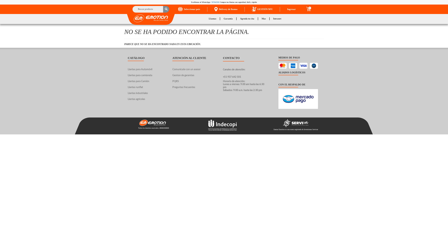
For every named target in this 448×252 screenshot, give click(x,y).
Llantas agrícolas (136, 99)
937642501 (215, 2)
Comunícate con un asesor (186, 69)
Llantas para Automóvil (140, 69)
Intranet (277, 18)
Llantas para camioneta (140, 75)
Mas (264, 18)
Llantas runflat (135, 87)
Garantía (228, 18)
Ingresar (291, 9)
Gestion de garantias (183, 75)
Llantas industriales (138, 93)
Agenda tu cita (247, 18)
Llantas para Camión (138, 81)
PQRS (175, 81)
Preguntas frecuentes (183, 87)
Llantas (212, 18)
